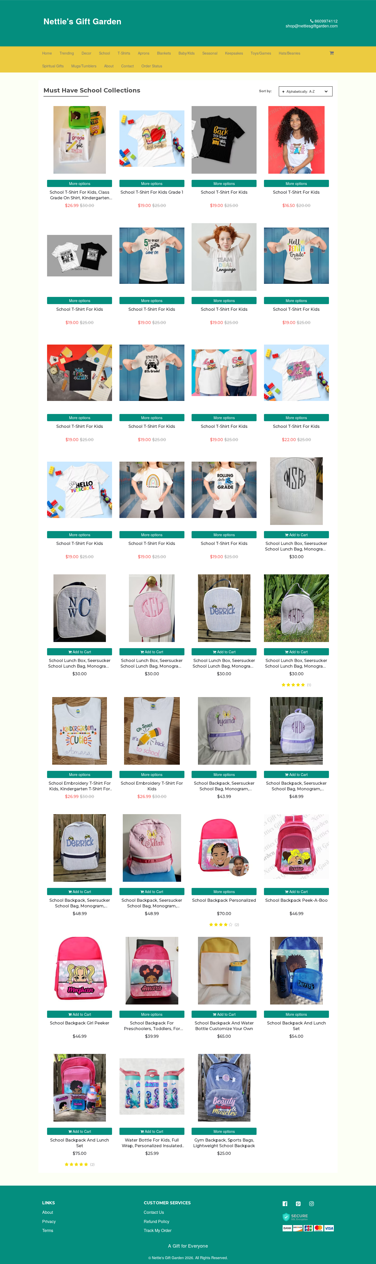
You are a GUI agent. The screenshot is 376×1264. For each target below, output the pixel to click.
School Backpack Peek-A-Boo (296, 900)
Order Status (151, 65)
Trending (67, 53)
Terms (47, 1230)
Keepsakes (234, 53)
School (104, 53)
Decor (86, 53)
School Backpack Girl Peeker (79, 1023)
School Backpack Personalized (224, 900)
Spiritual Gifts (53, 65)
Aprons (143, 53)
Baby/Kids (187, 53)
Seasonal (209, 53)
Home (47, 53)
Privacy (49, 1221)
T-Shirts (124, 53)
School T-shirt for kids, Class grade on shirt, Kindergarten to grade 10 (79, 198)
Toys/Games (261, 53)
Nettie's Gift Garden (82, 21)
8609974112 (326, 21)
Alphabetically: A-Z (300, 91)
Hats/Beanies (289, 53)
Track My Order (157, 1230)
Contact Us (154, 1212)
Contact (127, 65)
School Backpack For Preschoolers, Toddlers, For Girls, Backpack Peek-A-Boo (152, 1029)
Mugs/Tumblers (83, 65)
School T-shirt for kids (224, 192)
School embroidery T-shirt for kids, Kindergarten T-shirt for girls (80, 789)
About (109, 65)
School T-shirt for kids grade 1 (151, 192)
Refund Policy (156, 1221)
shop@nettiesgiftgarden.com (312, 26)
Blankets (164, 53)
